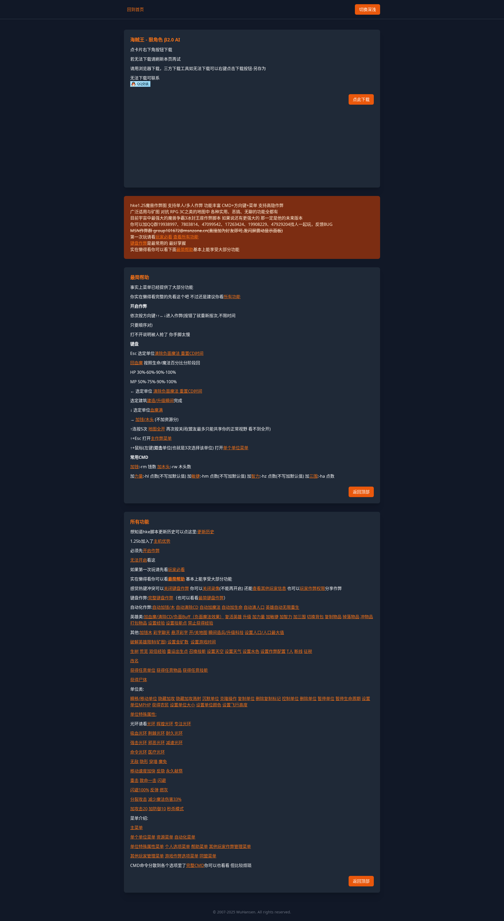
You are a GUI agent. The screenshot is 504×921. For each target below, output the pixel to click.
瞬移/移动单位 (143, 698)
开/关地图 (198, 632)
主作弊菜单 (161, 438)
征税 (308, 651)
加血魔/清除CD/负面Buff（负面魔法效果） (184, 617)
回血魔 (136, 363)
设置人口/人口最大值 (264, 632)
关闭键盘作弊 (176, 588)
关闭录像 (211, 588)
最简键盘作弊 (211, 598)
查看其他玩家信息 (269, 588)
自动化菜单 (184, 837)
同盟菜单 (208, 856)
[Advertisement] (252, 144)
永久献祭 (174, 771)
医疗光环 (156, 752)
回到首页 (135, 9)
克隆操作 (228, 698)
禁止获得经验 (200, 623)
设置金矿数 (177, 642)
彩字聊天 (161, 632)
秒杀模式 (175, 809)
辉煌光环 (164, 724)
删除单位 (308, 698)
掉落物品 (351, 617)
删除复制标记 (268, 698)
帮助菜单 (199, 846)
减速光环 (174, 743)
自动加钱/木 (163, 607)
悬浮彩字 (179, 632)
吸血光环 (138, 733)
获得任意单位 (142, 670)
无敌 (134, 761)
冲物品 (366, 617)
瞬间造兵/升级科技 (226, 632)
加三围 (299, 617)
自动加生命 (232, 607)
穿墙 (153, 761)
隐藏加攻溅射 (188, 698)
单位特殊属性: (143, 714)
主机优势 (162, 541)
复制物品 (333, 617)
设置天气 (233, 651)
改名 (134, 661)
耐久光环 (174, 733)
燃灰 (164, 790)
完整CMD (195, 865)
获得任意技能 (195, 670)
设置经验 (156, 623)
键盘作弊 (138, 243)
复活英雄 (233, 617)
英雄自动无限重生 (282, 607)
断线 (298, 651)
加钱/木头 (144, 419)
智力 (255, 476)
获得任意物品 (169, 670)
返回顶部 (361, 492)
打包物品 (138, 623)
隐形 (144, 761)
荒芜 (144, 651)
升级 (247, 617)
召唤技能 (197, 651)
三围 (313, 476)
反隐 (160, 771)
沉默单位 (210, 698)
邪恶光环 (156, 743)
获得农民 (160, 705)
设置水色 (251, 651)
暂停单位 (326, 698)
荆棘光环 (156, 733)
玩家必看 (163, 237)
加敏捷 (272, 617)
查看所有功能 (185, 237)
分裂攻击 (138, 799)
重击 (134, 780)
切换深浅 (367, 9)
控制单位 (290, 698)
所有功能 (232, 297)
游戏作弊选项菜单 (181, 856)
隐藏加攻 (166, 698)
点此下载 (361, 99)
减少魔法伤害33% (164, 799)
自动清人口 (254, 607)
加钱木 (146, 632)
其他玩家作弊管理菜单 (230, 846)
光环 (151, 724)
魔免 (163, 761)
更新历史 (205, 532)
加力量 (258, 617)
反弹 (154, 790)
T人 (290, 651)
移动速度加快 (142, 771)
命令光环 (138, 752)
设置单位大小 (182, 705)
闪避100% (139, 790)
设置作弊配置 (273, 651)
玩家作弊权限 (312, 588)
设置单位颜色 (208, 705)
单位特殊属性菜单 (147, 846)
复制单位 (246, 698)
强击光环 (138, 743)
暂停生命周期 (348, 698)
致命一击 (148, 780)
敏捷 (195, 476)
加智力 (286, 617)
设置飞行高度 (235, 705)
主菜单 (136, 828)
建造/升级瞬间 (160, 400)
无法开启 (138, 560)
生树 (134, 651)
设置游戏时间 (203, 642)
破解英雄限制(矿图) (148, 642)
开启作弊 (151, 550)
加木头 (163, 467)
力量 (138, 476)
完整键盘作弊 (160, 598)
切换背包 (315, 617)
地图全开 (156, 429)
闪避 (162, 780)
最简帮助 (184, 249)
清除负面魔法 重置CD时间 (179, 353)
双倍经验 (157, 651)
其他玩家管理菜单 (147, 856)
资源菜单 (164, 837)
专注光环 (182, 724)
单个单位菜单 (235, 448)
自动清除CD (187, 607)
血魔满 (156, 410)
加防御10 (157, 809)
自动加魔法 (210, 607)
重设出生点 (177, 651)
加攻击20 (139, 809)
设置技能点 (176, 623)
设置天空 (215, 651)
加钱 (134, 467)
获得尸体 (138, 680)
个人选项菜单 (177, 846)
